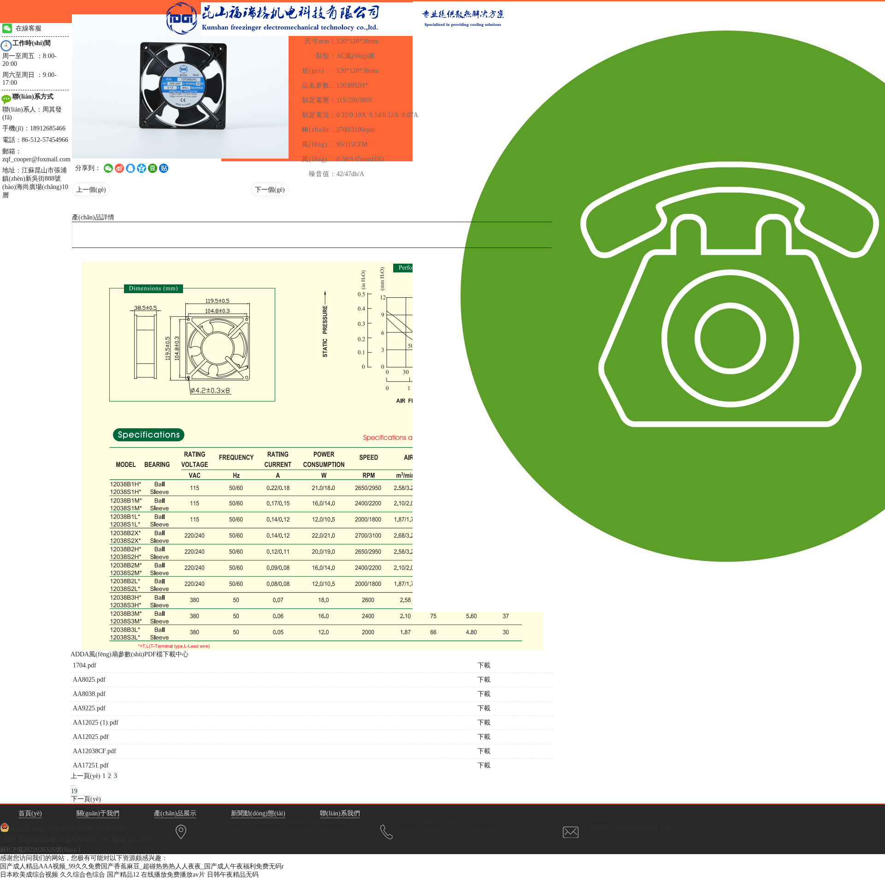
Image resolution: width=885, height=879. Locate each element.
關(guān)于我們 (98, 813)
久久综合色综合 (82, 874)
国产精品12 (123, 874)
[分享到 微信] (108, 168)
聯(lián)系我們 (340, 813)
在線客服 (28, 28)
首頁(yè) (30, 813)
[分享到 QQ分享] (130, 168)
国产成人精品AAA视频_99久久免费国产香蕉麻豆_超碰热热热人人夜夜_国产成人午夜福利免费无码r (142, 866)
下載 (484, 665)
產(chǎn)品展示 (175, 813)
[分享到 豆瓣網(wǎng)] (152, 168)
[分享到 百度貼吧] (163, 168)
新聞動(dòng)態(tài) (258, 813)
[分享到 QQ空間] (141, 168)
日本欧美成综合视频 (29, 874)
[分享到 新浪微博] (119, 168)
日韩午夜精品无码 (233, 874)
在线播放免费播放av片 (173, 874)
